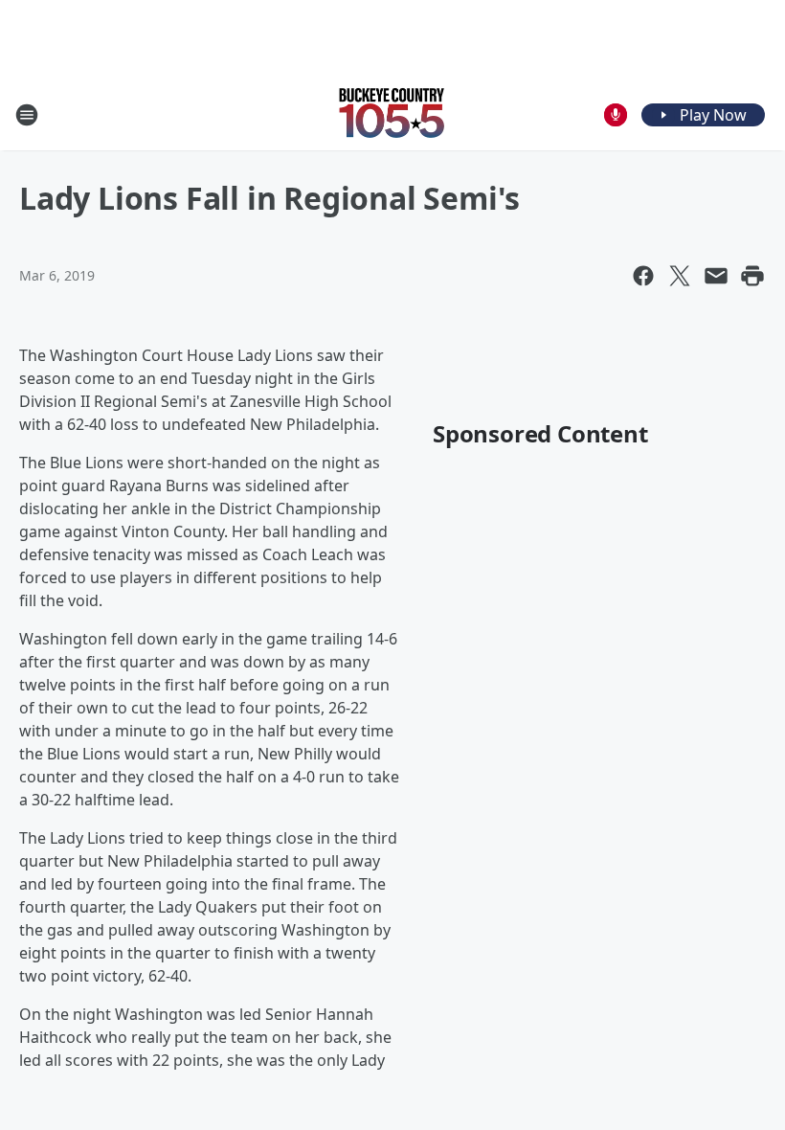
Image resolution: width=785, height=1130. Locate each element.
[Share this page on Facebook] (643, 275)
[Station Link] (392, 114)
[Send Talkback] (615, 114)
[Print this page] (752, 275)
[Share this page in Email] (716, 275)
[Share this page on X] (679, 275)
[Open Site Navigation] (26, 114)
